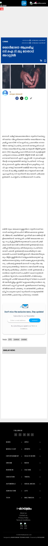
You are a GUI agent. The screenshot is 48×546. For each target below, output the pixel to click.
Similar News (9, 350)
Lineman (16, 339)
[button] (3, 3)
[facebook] (17, 98)
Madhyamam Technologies (20, 537)
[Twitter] (21, 98)
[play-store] (22, 526)
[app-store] (26, 526)
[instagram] (24, 434)
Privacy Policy (23, 518)
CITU (10, 339)
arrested (24, 339)
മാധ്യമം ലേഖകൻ (16, 94)
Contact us (23, 515)
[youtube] (28, 434)
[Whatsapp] (26, 98)
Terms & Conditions (23, 520)
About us (23, 513)
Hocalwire (40, 537)
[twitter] (20, 434)
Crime (5, 42)
